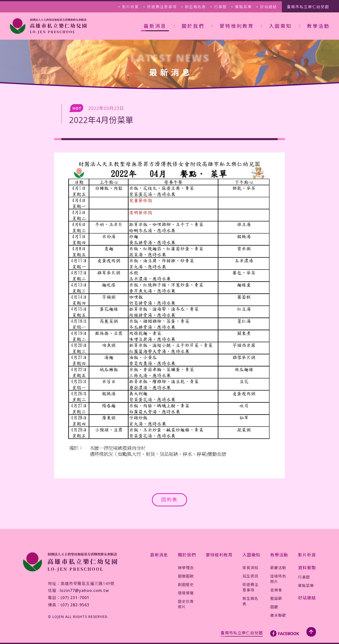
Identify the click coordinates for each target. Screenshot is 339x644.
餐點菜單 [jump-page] (243, 6)
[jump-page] (48, 26)
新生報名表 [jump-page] (195, 6)
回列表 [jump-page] (169, 499)
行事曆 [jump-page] (220, 6)
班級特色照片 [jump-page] (320, 48)
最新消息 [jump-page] (159, 555)
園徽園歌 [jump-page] (192, 46)
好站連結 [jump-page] (268, 6)
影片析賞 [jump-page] (130, 6)
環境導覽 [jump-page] (192, 62)
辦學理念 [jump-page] (186, 567)
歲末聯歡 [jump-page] (318, 85)
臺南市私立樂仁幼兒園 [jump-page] (308, 6)
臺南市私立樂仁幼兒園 (242, 633)
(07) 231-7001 (75, 597)
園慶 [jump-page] (314, 76)
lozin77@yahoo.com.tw (84, 590)
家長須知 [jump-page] (250, 567)
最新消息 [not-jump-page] (155, 26)
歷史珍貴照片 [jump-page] (194, 73)
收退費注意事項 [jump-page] (162, 6)
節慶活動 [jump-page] (278, 567)
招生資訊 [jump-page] (280, 46)
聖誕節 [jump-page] (316, 68)
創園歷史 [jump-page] (192, 54)
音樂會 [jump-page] (316, 59)
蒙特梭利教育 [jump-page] (237, 26)
